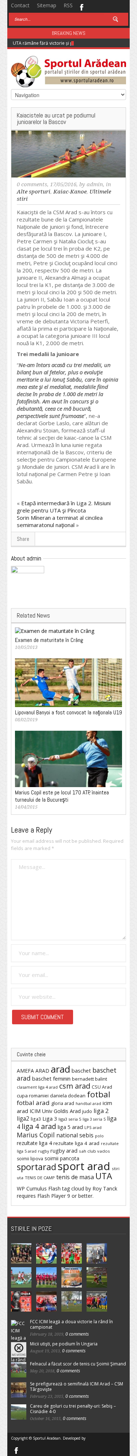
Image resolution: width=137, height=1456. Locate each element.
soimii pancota (62, 1158)
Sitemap (46, 5)
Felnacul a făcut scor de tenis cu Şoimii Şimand (78, 1364)
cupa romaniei (33, 1095)
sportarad (36, 1167)
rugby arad (63, 1150)
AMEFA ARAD (33, 1070)
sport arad (84, 1166)
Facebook (81, 6)
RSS (68, 5)
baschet (81, 1070)
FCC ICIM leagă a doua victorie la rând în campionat (71, 1324)
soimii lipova (30, 1159)
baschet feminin (51, 1078)
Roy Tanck (104, 1188)
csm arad (74, 1086)
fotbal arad (33, 1102)
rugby (43, 1151)
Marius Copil (36, 1134)
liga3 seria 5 (69, 1119)
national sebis (75, 1135)
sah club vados (94, 1151)
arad (60, 1069)
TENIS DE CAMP (40, 1177)
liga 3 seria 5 (94, 1119)
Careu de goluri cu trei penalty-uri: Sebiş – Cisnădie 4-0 (73, 1409)
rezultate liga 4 (34, 1143)
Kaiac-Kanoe (70, 191)
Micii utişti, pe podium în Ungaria (64, 1344)
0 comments (32, 184)
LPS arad (93, 1127)
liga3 (36, 1119)
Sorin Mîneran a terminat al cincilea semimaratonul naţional (60, 521)
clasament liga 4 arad (37, 1087)
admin (95, 184)
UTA (103, 1176)
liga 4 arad (39, 1126)
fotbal (98, 1094)
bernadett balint (89, 1079)
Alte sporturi (33, 191)
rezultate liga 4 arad (76, 1143)
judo (87, 1111)
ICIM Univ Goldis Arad (55, 1111)
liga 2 (101, 1111)
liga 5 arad (70, 1127)
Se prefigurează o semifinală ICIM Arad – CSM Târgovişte (76, 1386)
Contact (20, 5)
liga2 (23, 1118)
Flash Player (51, 1195)
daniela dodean (67, 1095)
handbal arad (88, 1103)
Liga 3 (49, 1118)
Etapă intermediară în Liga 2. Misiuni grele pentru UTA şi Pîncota (64, 506)
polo (99, 1135)
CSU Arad (102, 1087)
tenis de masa (75, 1177)
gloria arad (62, 1103)
